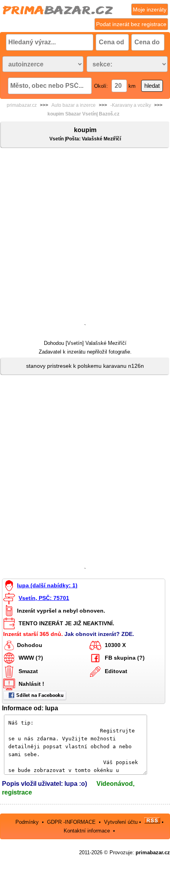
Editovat (116, 671)
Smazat (28, 671)
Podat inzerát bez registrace (131, 24)
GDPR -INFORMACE (72, 822)
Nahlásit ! (31, 683)
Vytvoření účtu (121, 822)
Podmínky (27, 822)
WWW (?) (31, 657)
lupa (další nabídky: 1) (47, 585)
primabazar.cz (22, 105)
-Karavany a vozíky (130, 105)
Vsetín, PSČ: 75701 (44, 598)
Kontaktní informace (87, 831)
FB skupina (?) (125, 657)
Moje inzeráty (149, 9)
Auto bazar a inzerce (73, 105)
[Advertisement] (85, 237)
